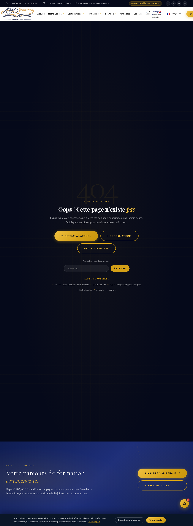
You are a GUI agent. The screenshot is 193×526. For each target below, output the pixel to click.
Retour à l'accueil (78, 235)
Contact (138, 14)
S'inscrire (100, 290)
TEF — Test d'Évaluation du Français (72, 284)
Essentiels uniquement (129, 520)
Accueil (41, 14)
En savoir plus (94, 521)
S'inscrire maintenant (160, 473)
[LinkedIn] (185, 3)
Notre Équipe (85, 290)
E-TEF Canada (99, 284)
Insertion (109, 14)
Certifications (75, 14)
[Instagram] (173, 3)
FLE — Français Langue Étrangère (125, 284)
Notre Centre (55, 14)
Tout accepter (156, 520)
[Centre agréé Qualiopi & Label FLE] (153, 13)
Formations (93, 14)
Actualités (125, 14)
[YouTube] (179, 3)
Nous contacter (96, 248)
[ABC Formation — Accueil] (17, 14)
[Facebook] (168, 3)
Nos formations (119, 235)
